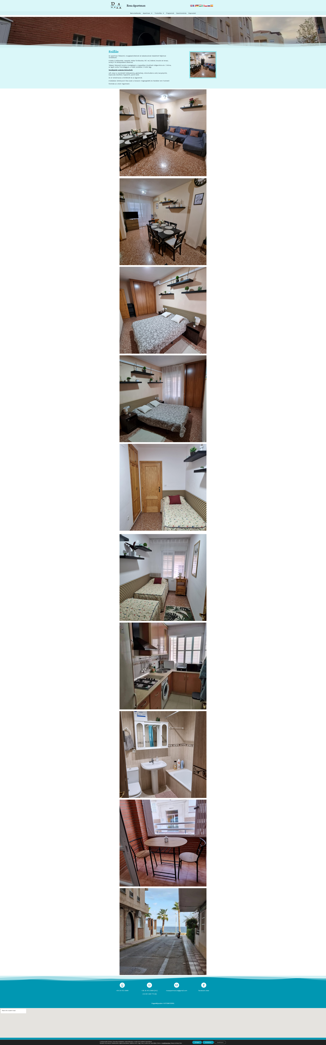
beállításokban (166, 1043)
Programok (170, 13)
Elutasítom (208, 1042)
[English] (191, 5)
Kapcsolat (192, 13)
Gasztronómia (181, 13)
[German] (197, 5)
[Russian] (208, 5)
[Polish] (206, 5)
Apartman (146, 13)
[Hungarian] (200, 5)
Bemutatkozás (135, 13)
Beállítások (220, 1042)
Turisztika (158, 13)
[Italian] (203, 5)
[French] (194, 5)
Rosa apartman (136, 6)
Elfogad (197, 1042)
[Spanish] (211, 5)
